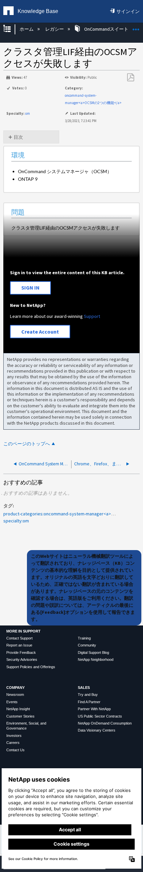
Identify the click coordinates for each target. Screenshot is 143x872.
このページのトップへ (26, 444)
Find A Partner (89, 702)
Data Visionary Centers (96, 730)
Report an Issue (19, 645)
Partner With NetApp (94, 709)
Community (87, 645)
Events (12, 702)
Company (15, 688)
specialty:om (16, 521)
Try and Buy (88, 695)
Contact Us (15, 750)
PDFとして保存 (130, 77)
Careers (13, 743)
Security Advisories (21, 660)
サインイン (128, 11)
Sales (84, 688)
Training (84, 638)
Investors (14, 736)
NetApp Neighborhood (95, 660)
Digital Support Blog (93, 652)
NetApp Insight (18, 709)
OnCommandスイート (106, 29)
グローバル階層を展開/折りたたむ (11, 29)
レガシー (55, 29)
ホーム (27, 29)
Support (92, 316)
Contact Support (19, 638)
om (27, 113)
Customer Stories (20, 716)
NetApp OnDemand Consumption (105, 723)
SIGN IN (30, 287)
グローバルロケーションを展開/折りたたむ (136, 27)
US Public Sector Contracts (100, 716)
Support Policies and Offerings (30, 667)
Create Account (40, 331)
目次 (18, 137)
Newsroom (15, 695)
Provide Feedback (21, 652)
